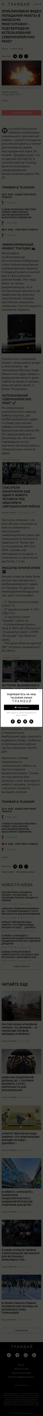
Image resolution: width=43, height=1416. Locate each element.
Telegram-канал (23, 707)
